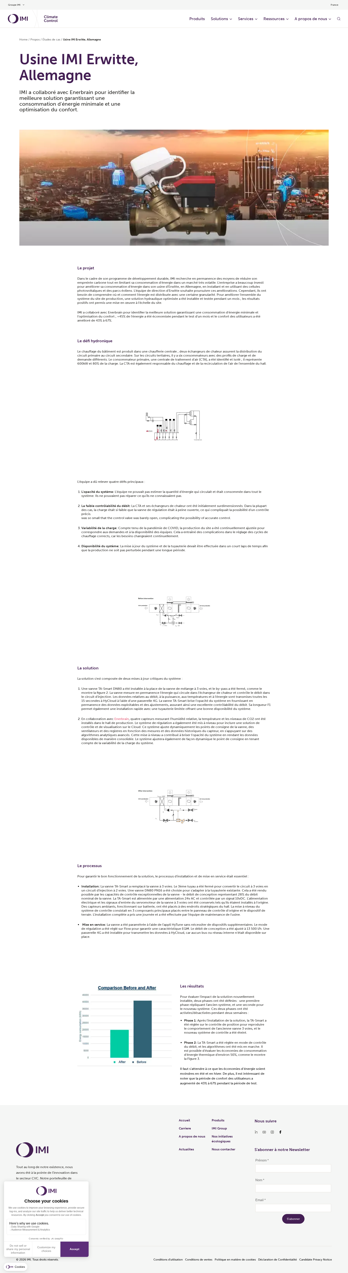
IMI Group (219, 1128)
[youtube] (264, 1132)
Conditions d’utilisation (168, 1259)
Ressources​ (274, 18)
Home (23, 39)
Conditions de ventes (198, 1259)
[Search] (338, 18)
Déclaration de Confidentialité (277, 1259)
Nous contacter (223, 1149)
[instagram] (272, 1132)
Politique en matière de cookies (235, 1259)
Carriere (185, 1128)
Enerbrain (121, 719)
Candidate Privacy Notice (315, 1259)
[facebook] (280, 1132)
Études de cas (51, 39)
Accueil (184, 1120)
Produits (197, 18)
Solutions (219, 18)
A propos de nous (311, 18)
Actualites (186, 1149)
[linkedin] (256, 1132)
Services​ (245, 18)
